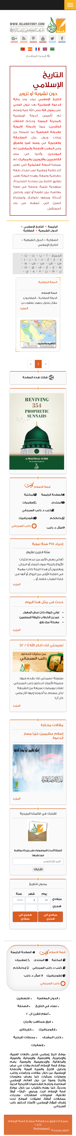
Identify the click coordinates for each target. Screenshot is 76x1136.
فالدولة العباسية (48, 132)
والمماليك (25, 159)
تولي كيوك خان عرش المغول (41, 612)
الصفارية (28, 230)
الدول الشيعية (47, 230)
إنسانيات (37, 1045)
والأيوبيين (39, 159)
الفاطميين (53, 159)
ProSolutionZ (44, 1129)
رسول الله (48, 110)
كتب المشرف (51, 1037)
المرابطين (24, 148)
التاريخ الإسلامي (49, 99)
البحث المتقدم (36, 56)
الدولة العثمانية (39, 164)
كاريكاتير (25, 1029)
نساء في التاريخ (46, 1006)
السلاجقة (20, 137)
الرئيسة (52, 226)
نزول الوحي (21, 104)
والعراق (18, 143)
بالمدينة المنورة (49, 121)
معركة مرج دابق (49, 622)
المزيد (24, 308)
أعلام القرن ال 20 (37, 1014)
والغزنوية (54, 143)
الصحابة (22, 1006)
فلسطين (23, 998)
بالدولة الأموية (24, 126)
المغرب (49, 148)
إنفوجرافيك (47, 1029)
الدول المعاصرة (47, 998)
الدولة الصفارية (47, 282)
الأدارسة (38, 148)
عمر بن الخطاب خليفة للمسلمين (39, 617)
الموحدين (54, 154)
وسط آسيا (32, 143)
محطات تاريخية (24, 1037)
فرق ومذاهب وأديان (37, 1021)
